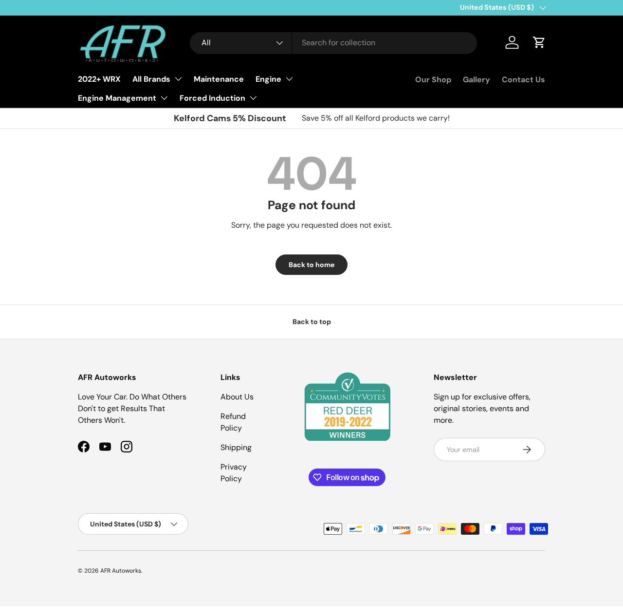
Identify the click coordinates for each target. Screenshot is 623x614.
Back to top (312, 321)
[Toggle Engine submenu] (289, 79)
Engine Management (117, 98)
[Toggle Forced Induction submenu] (253, 98)
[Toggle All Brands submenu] (178, 79)
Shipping (236, 447)
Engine (268, 79)
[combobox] (333, 43)
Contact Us (523, 79)
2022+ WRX (99, 79)
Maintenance (219, 79)
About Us (237, 397)
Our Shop (433, 79)
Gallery (476, 79)
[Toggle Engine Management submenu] (164, 98)
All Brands (151, 79)
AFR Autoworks (120, 571)
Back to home (311, 264)
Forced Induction (212, 98)
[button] (539, 42)
